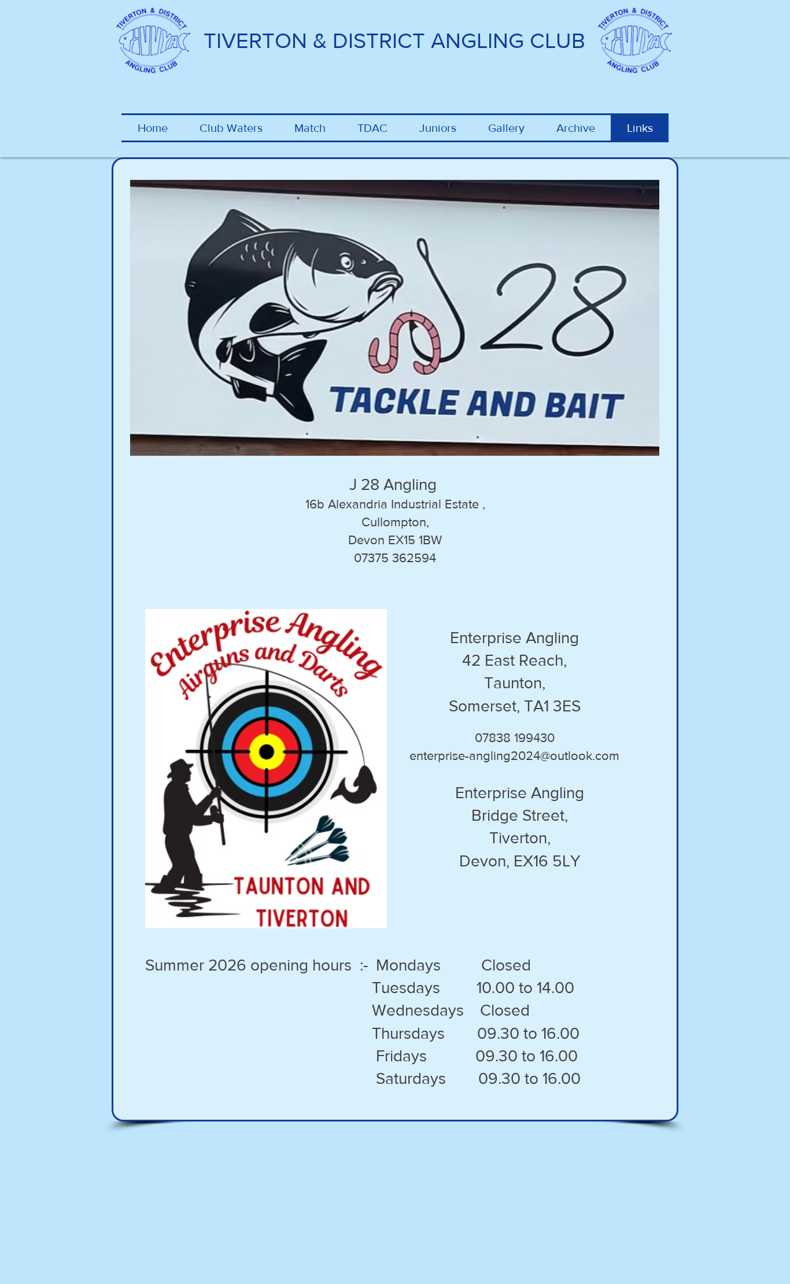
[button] (309, 128)
